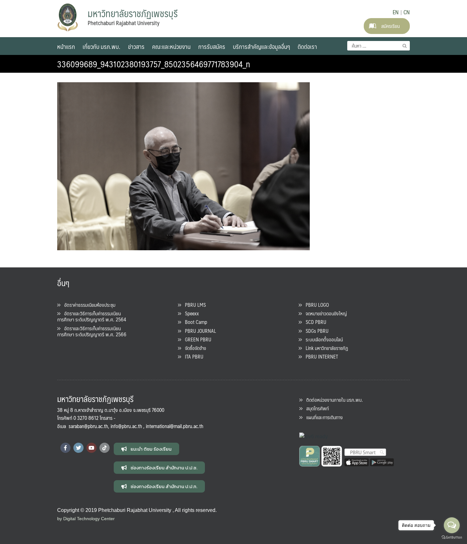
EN (396, 12)
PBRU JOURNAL (198, 330)
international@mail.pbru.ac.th (174, 426)
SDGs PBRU (315, 330)
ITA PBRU (192, 356)
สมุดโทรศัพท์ (315, 408)
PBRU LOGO (315, 304)
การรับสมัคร (211, 46)
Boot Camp (194, 322)
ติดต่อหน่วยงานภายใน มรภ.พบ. (332, 399)
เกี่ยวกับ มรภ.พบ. (101, 46)
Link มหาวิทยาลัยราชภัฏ (325, 348)
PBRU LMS (193, 304)
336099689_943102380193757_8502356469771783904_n (153, 64)
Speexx (190, 313)
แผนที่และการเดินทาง (322, 417)
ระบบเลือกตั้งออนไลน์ (322, 339)
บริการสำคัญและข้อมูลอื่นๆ (261, 46)
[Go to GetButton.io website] (452, 537)
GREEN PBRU (196, 339)
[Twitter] (78, 448)
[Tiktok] (104, 448)
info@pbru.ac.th (126, 426)
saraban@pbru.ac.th (88, 426)
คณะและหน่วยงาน (171, 46)
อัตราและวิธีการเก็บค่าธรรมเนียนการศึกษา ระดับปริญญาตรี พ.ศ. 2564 (91, 316)
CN (406, 12)
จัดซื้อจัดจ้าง (193, 348)
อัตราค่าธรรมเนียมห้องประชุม (87, 304)
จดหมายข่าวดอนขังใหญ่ (324, 313)
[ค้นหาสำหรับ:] (378, 45)
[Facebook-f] (65, 448)
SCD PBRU (314, 322)
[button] (146, 449)
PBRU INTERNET (320, 356)
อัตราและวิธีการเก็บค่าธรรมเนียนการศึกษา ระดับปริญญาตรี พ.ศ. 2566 (91, 331)
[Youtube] (91, 448)
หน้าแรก (66, 46)
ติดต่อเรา (307, 46)
